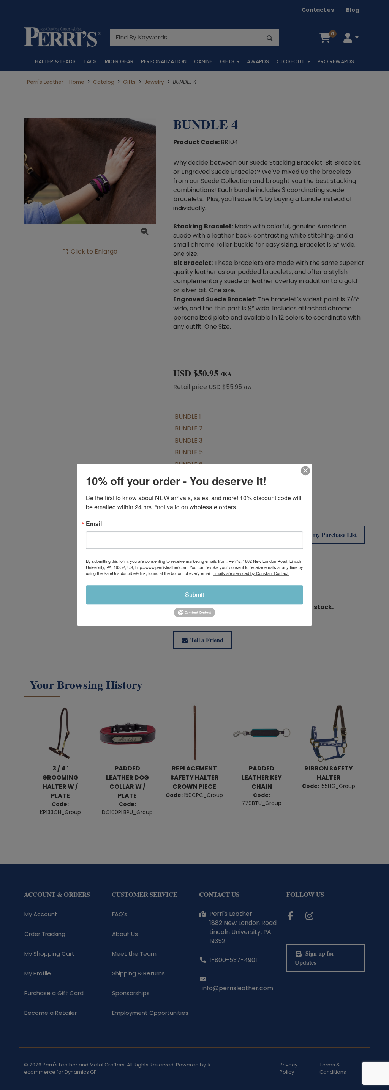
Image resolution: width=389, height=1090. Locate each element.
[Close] (305, 470)
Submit (194, 594)
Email (94, 524)
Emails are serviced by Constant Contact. (251, 573)
